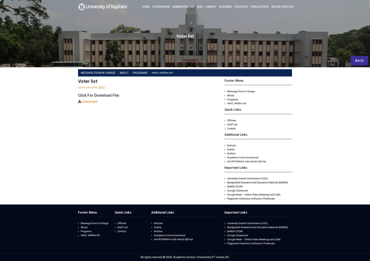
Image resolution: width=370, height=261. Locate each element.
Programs (232, 99)
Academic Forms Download (242, 157)
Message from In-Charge (241, 91)
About (230, 95)
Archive (231, 153)
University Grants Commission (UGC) (247, 178)
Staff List (232, 124)
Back (359, 60)
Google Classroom (237, 190)
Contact (231, 128)
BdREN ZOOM (235, 186)
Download (89, 102)
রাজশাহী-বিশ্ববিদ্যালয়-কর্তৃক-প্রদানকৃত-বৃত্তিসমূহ (246, 161)
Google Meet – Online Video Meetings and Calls (253, 194)
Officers (231, 120)
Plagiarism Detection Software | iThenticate (251, 198)
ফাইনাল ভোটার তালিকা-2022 (91, 87)
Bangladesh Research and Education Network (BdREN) (257, 182)
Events (231, 149)
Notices (231, 145)
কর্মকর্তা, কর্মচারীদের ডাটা (236, 103)
